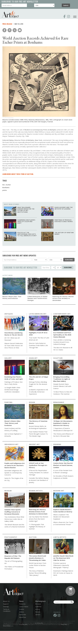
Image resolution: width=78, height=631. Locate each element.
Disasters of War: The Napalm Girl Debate (12, 557)
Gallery (8, 358)
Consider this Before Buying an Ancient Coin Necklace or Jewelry (38, 480)
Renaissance (58, 402)
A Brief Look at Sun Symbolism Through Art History (38, 465)
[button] (4, 30)
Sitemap (6, 607)
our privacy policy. (23, 624)
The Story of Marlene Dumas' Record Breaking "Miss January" (37, 573)
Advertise (22, 617)
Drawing (57, 444)
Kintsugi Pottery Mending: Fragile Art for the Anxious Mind (38, 384)
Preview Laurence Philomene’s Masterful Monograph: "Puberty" (61, 565)
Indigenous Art (11, 444)
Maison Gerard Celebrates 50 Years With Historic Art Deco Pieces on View (13, 345)
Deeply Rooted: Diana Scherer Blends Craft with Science (62, 386)
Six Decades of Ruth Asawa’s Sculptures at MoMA (63, 477)
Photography (10, 537)
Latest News (7, 275)
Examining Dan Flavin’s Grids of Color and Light (26, 221)
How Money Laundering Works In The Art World (13, 334)
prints (4, 190)
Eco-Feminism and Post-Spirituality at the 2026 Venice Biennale (62, 335)
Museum (8, 491)
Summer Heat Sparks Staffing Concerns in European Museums (12, 512)
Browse (38, 604)
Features (22, 604)
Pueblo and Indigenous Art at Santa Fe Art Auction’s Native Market (14, 465)
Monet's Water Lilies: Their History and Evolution (11, 297)
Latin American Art (37, 314)
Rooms (37, 612)
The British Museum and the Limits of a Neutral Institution (14, 526)
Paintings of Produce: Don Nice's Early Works (64, 220)
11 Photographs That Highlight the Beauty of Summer (37, 526)
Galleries (38, 607)
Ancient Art (34, 444)
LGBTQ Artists (59, 537)
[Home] (10, 14)
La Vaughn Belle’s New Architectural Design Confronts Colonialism (12, 389)
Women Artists (36, 491)
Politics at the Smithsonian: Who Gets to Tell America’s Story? (27, 234)
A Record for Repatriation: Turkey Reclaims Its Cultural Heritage (38, 472)
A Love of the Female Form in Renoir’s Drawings (62, 471)
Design (32, 402)
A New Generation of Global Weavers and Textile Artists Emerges (37, 298)
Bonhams (5, 187)
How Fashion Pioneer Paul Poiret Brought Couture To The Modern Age (38, 434)
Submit (65, 5)
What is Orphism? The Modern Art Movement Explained (61, 517)
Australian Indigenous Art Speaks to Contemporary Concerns (13, 472)
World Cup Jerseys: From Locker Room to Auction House (37, 565)
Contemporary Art (62, 314)
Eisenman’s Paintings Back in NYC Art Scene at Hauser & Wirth (63, 573)
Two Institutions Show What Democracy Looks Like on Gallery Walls (14, 519)
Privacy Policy (64, 624)
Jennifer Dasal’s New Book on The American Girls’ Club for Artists (63, 558)
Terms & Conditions (6, 610)
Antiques (8, 314)
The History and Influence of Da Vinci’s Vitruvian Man (63, 435)
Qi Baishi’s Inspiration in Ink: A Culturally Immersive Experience (38, 392)
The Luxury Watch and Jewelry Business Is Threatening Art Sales (37, 558)
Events (21, 609)
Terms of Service (6, 626)
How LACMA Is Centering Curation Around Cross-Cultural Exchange (62, 342)
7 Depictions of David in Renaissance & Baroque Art (63, 429)
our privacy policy (39, 623)
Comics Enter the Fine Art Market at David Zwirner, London (63, 465)
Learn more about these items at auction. (18, 174)
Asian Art (33, 358)
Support (6, 604)
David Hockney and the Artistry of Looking (64, 208)
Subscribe (69, 260)
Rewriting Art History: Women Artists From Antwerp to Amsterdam (63, 298)
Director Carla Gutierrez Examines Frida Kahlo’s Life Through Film (38, 345)
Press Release (7, 24)
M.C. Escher (6, 185)
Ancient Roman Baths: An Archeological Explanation (38, 427)
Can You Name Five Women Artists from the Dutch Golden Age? (38, 519)
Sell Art (37, 614)
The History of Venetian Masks (64, 233)
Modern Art (58, 491)
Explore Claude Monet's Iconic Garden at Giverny (62, 510)
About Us (6, 601)
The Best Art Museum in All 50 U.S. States (62, 349)
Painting (8, 402)
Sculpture (58, 358)
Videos (21, 612)
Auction (32, 537)
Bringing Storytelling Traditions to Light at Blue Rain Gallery (61, 379)
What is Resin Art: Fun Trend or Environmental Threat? (63, 523)
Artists (37, 609)
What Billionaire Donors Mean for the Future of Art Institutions (25, 209)
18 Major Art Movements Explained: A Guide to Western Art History (63, 423)
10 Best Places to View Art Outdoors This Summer (62, 393)
